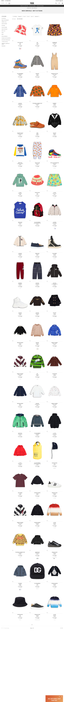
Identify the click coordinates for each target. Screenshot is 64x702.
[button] (6, 18)
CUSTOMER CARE (7, 0)
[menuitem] (2, 3)
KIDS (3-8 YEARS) (32, 5)
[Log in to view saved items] (59, 3)
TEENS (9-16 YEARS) (40, 5)
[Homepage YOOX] (32, 3)
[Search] (56, 3)
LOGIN (61, 1)
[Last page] (61, 628)
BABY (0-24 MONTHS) (24, 5)
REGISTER (57, 0)
